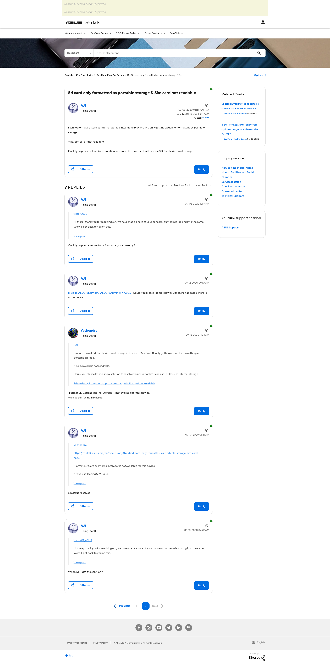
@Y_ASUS (125, 293)
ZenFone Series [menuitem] (99, 33)
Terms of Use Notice (76, 642)
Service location (231, 182)
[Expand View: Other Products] (164, 33)
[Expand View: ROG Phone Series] (139, 33)
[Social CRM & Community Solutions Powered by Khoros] (257, 656)
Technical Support (233, 196)
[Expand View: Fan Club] (182, 33)
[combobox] (179, 53)
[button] (72, 169)
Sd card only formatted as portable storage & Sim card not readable (114, 383)
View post (80, 236)
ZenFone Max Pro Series (110, 75)
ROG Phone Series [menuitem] (126, 33)
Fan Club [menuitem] (174, 33)
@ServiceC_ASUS (96, 293)
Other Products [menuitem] (153, 33)
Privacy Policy (100, 642)
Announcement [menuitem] (73, 33)
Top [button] (71, 655)
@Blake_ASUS (76, 293)
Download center (232, 191)
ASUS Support (230, 227)
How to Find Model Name (237, 168)
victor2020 (80, 214)
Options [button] (258, 75)
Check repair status (233, 186)
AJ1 (76, 345)
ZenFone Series (84, 75)
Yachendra (80, 445)
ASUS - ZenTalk (82, 22)
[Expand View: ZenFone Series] (110, 33)
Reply (201, 169)
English (68, 75)
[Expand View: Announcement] (85, 33)
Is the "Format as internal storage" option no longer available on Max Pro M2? (240, 129)
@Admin (113, 293)
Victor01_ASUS (83, 540)
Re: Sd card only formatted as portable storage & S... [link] (154, 75)
